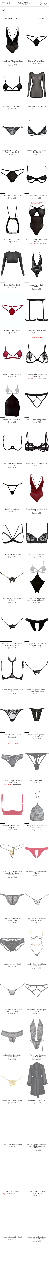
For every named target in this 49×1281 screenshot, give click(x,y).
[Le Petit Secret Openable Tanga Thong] (12, 1034)
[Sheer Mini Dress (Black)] (36, 85)
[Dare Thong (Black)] (12, 488)
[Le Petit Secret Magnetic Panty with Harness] (36, 1262)
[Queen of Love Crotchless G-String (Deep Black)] (12, 623)
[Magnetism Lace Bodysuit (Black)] (36, 264)
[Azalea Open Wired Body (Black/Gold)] (36, 943)
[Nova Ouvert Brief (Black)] (12, 943)
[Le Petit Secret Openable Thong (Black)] (36, 1171)
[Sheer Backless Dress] (12, 219)
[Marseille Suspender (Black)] (12, 1216)
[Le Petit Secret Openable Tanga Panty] (12, 898)
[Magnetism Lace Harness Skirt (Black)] (36, 805)
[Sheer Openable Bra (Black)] (36, 175)
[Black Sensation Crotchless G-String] (12, 577)
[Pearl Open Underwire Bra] (12, 1123)
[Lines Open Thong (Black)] (36, 399)
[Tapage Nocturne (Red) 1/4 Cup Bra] (12, 805)
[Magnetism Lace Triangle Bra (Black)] (36, 129)
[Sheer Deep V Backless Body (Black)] (12, 40)
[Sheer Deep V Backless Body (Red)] (36, 488)
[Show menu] (3, 3)
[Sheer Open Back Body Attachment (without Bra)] (36, 577)
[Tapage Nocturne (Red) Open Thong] (36, 850)
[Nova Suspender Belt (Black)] (12, 1262)
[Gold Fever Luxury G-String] (12, 1080)
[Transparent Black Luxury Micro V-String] (12, 989)
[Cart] (45, 3)
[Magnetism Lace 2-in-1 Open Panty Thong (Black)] (12, 129)
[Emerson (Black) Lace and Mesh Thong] (12, 759)
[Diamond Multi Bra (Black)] (12, 85)
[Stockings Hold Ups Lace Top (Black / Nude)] (36, 1216)
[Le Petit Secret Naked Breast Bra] (12, 668)
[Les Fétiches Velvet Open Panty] (36, 989)
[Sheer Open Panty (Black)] (12, 175)
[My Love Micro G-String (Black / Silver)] (36, 898)
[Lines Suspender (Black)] (36, 310)
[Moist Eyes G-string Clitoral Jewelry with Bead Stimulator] (12, 850)
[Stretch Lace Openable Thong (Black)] (36, 714)
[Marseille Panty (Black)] (12, 714)
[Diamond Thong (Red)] (12, 310)
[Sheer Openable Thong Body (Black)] (36, 219)
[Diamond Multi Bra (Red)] (12, 353)
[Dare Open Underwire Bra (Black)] (12, 443)
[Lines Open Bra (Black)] (12, 534)
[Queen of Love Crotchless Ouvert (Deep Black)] (36, 668)
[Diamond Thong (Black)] (36, 40)
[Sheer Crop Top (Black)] (12, 264)
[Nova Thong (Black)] (36, 759)
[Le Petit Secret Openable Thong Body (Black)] (36, 1034)
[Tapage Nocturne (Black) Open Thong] (36, 623)
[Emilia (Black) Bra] (12, 1171)
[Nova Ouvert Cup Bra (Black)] (36, 443)
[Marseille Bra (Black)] (36, 534)
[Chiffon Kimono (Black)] (36, 1080)
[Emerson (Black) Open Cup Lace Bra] (36, 353)
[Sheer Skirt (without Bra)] (12, 399)
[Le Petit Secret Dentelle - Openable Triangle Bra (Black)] (36, 1123)
